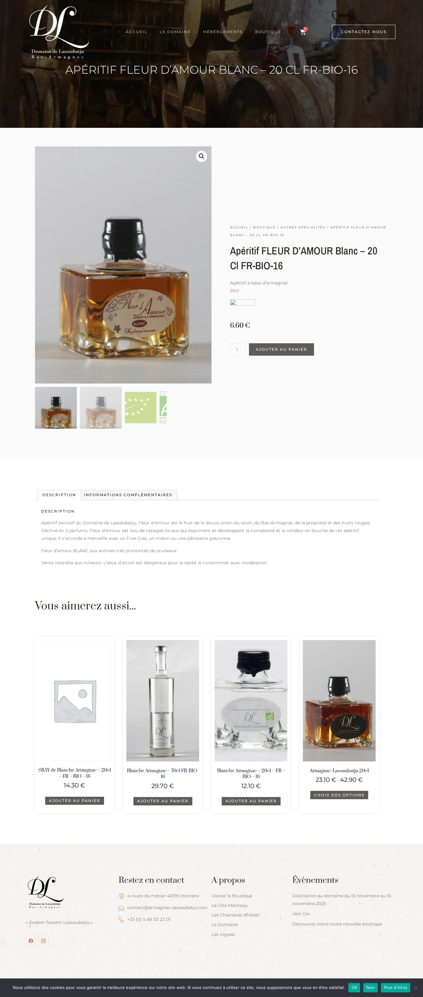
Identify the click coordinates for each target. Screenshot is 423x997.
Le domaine (175, 31)
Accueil (136, 31)
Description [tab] (59, 494)
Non (370, 987)
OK (354, 987)
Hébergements (223, 31)
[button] (201, 156)
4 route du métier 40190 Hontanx (163, 896)
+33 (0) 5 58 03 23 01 (148, 919)
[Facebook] (31, 941)
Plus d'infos (395, 987)
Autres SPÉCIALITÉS (303, 227)
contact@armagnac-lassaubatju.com (167, 907)
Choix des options (339, 795)
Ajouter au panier (281, 349)
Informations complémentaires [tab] (128, 494)
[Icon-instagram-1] (43, 941)
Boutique (268, 31)
